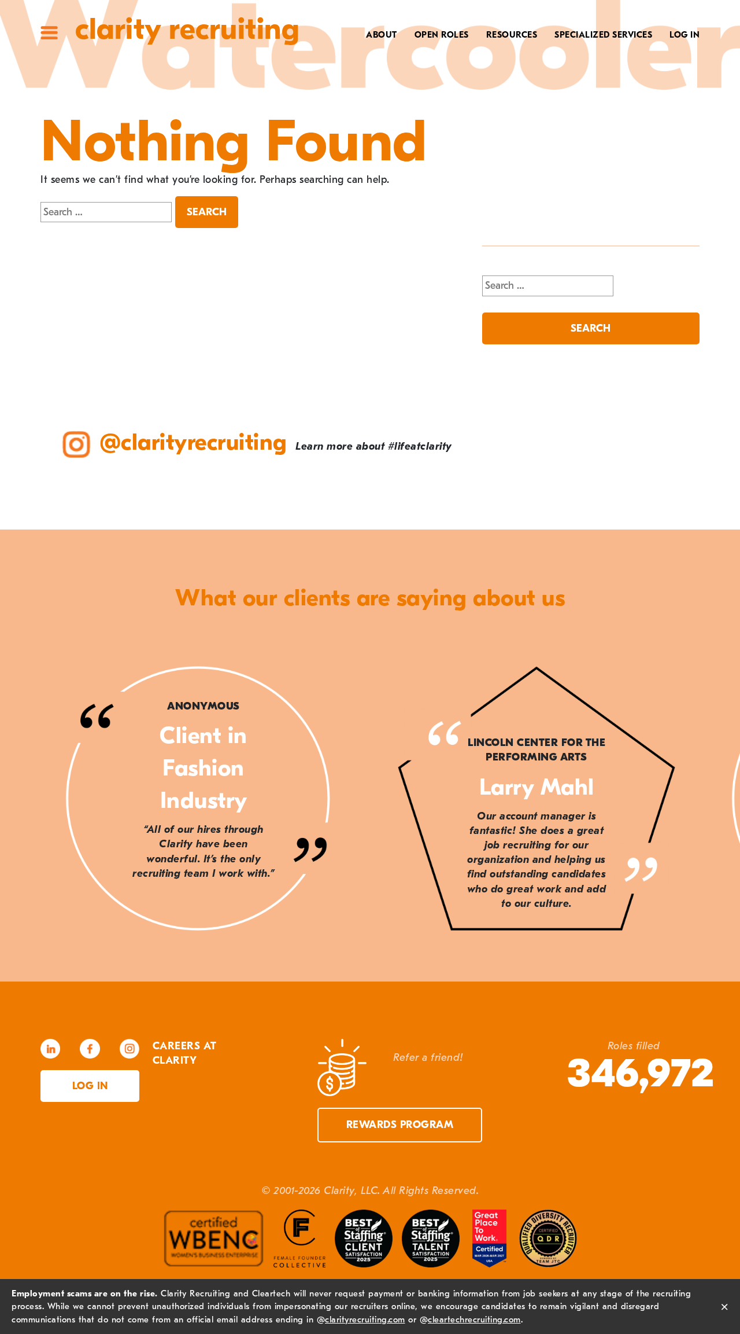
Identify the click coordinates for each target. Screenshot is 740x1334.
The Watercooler (489, 55)
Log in (90, 1086)
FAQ (523, 91)
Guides (515, 73)
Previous (35, 801)
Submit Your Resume (481, 127)
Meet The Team (356, 55)
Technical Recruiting (594, 55)
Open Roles (442, 35)
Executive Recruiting (594, 73)
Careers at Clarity (344, 73)
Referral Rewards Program (462, 109)
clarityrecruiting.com (365, 1319)
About (381, 35)
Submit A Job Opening (479, 145)
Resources (512, 35)
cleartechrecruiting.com (474, 1319)
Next (705, 801)
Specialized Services (603, 35)
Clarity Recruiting (187, 29)
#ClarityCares (355, 91)
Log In (684, 35)
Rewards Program (400, 1125)
